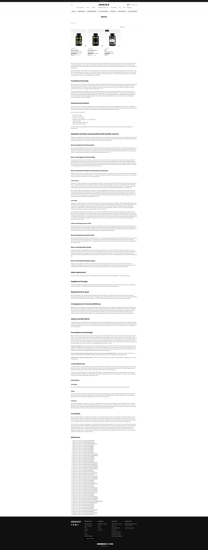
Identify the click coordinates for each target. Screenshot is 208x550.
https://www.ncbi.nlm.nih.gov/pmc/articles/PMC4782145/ (85, 490)
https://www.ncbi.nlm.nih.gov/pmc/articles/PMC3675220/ (85, 476)
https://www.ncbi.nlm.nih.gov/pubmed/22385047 (83, 507)
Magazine (129, 7)
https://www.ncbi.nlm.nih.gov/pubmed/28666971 (83, 480)
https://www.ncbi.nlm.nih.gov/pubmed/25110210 (83, 505)
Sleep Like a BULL (75, 50)
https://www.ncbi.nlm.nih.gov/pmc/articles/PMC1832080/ (85, 473)
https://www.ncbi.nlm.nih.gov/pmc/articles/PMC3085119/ (85, 464)
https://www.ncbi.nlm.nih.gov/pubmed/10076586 (83, 445)
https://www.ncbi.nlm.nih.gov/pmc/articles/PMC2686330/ (85, 455)
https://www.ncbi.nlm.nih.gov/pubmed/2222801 (83, 451)
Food (87, 7)
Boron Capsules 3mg (92, 50)
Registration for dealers (102, 523)
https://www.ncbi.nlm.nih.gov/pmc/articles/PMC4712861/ (85, 443)
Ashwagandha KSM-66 (116, 528)
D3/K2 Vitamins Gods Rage (117, 536)
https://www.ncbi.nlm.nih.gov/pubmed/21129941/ (84, 458)
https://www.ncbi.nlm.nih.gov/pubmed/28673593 (83, 511)
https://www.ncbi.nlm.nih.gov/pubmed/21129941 (83, 485)
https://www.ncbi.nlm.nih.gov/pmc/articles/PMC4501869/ (85, 477)
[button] (129, 4)
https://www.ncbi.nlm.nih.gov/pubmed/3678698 (83, 449)
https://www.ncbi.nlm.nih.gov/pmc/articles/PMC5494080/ (85, 498)
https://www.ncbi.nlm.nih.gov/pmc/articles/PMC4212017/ (85, 492)
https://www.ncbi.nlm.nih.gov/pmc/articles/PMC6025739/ (85, 496)
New (120, 7)
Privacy (85, 528)
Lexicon (85, 534)
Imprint (99, 528)
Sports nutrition (80, 7)
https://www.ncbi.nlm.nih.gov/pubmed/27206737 (83, 452)
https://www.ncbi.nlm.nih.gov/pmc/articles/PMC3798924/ (85, 513)
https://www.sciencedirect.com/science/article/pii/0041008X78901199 (88, 501)
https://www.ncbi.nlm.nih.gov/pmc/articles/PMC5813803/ (85, 510)
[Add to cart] (85, 46)
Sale (124, 7)
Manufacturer (114, 7)
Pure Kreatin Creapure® (116, 532)
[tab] (73, 11)
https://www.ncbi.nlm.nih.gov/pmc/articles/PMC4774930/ (85, 454)
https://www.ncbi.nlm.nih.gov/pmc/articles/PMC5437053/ (85, 499)
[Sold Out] (119, 46)
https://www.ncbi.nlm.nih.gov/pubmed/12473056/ (84, 471)
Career (99, 526)
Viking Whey (114, 526)
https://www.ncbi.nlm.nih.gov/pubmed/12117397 (83, 474)
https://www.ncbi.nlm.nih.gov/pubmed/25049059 (83, 440)
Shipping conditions (88, 523)
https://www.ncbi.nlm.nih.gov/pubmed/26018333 (83, 482)
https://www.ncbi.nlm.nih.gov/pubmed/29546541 (83, 442)
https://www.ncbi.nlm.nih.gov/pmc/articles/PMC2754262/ (85, 467)
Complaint (86, 530)
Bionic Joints (114, 530)
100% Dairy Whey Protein (116, 523)
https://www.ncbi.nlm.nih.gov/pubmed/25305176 (83, 486)
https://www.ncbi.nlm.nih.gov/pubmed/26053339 (83, 514)
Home (72, 23)
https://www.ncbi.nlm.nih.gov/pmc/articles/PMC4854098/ (85, 465)
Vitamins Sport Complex (116, 534)
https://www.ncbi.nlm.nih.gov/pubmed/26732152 (83, 495)
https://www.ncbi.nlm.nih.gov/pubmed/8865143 (83, 470)
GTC (85, 532)
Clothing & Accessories (103, 7)
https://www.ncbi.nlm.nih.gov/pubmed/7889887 (83, 446)
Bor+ (106, 50)
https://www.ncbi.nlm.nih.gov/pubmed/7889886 (83, 448)
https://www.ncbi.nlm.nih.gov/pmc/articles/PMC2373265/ (85, 462)
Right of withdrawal (88, 526)
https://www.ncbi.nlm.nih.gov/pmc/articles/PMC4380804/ (85, 488)
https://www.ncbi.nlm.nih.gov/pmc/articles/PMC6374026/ (85, 479)
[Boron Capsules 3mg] (95, 39)
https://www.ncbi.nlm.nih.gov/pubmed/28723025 (83, 493)
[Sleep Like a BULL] (79, 39)
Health (93, 7)
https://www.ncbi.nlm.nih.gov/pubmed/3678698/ (83, 459)
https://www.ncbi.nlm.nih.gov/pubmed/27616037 (83, 504)
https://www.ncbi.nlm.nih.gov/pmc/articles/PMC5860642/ (85, 483)
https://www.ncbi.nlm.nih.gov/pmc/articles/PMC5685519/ (85, 502)
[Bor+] (112, 39)
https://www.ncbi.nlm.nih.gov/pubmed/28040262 (83, 457)
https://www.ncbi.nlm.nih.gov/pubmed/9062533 (83, 508)
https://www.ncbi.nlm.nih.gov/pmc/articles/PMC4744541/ (85, 489)
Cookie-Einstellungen (88, 536)
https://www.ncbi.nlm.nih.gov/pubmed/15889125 (83, 461)
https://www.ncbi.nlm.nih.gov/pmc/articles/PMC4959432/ (85, 468)
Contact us (100, 530)
